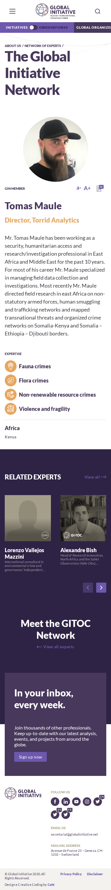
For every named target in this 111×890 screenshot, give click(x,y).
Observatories (53, 27)
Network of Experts (43, 46)
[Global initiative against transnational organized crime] (55, 11)
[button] (12, 11)
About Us (13, 46)
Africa (12, 428)
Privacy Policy (71, 874)
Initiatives (17, 27)
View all (92, 476)
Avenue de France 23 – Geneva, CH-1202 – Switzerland (77, 853)
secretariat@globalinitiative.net (74, 834)
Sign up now (30, 756)
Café (51, 884)
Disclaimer (95, 874)
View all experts (58, 646)
